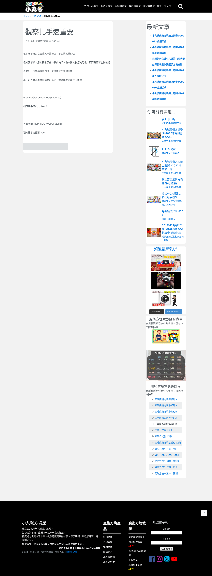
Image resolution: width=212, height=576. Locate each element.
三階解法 (36, 16)
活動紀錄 (166, 236)
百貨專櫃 (107, 542)
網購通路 (107, 537)
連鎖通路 (107, 547)
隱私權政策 (71, 551)
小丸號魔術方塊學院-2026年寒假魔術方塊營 (172, 133)
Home (26, 16)
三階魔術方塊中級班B (166, 411)
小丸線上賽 (167, 173)
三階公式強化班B (163, 436)
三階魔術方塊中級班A (166, 405)
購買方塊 (147, 6)
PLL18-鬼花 (169, 149)
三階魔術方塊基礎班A (166, 399)
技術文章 (166, 153)
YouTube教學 (93, 548)
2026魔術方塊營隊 (137, 552)
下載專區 (79, 548)
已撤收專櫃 (167, 123)
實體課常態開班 (136, 537)
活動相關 (119, 6)
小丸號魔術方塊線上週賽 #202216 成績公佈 (172, 165)
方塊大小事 (90, 6)
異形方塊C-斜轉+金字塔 (167, 461)
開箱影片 (107, 552)
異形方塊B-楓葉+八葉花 (167, 454)
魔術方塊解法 (168, 218)
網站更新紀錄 (66, 548)
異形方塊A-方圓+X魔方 (167, 448)
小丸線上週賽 (135, 566)
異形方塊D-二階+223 (166, 467)
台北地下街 (168, 119)
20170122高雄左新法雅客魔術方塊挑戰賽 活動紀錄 (172, 229)
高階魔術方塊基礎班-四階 (168, 442)
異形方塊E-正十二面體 (166, 473)
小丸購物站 (109, 557)
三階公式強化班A (163, 430)
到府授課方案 (135, 544)
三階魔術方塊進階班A (166, 417)
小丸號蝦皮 (109, 562)
